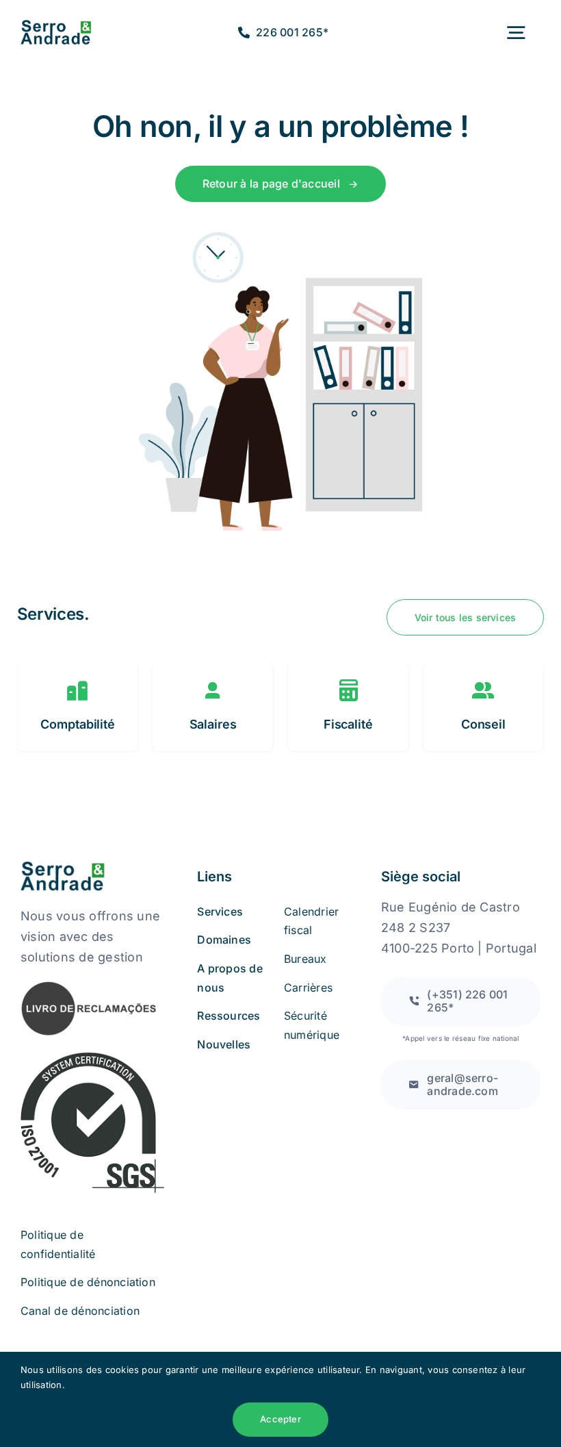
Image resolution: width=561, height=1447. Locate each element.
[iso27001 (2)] (92, 1056)
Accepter (280, 1418)
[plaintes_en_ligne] (89, 985)
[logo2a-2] (64, 25)
